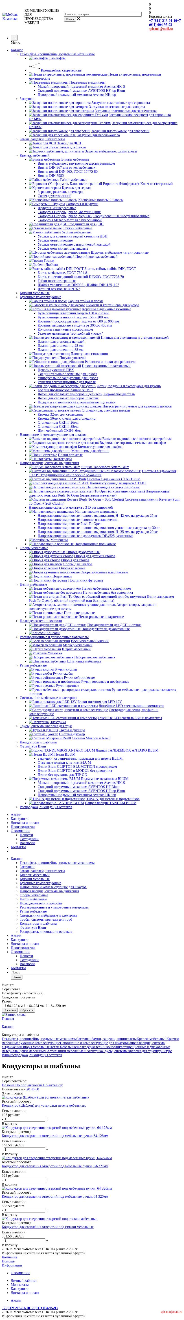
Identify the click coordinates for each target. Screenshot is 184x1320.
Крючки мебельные (35, 879)
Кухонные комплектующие (40, 883)
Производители (23, 827)
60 (37, 1089)
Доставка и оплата (25, 823)
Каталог (17, 50)
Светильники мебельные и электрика (48, 915)
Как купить (19, 819)
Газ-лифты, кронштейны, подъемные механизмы (57, 863)
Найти (17, 977)
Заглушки (27, 867)
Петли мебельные (33, 899)
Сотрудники (29, 839)
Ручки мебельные (33, 911)
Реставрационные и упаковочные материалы (54, 907)
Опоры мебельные (34, 895)
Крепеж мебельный (35, 875)
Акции (16, 815)
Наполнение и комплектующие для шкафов (53, 887)
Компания (9, 1257)
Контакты (18, 847)
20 (28, 1089)
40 (33, 1089)
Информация (12, 1265)
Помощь (8, 1261)
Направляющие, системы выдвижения (49, 891)
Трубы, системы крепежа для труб (46, 919)
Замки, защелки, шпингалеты (42, 871)
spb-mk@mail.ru (161, 29)
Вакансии (27, 843)
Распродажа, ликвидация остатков (46, 931)
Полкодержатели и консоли (41, 903)
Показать (10, 1010)
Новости (26, 835)
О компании (20, 831)
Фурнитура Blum (33, 927)
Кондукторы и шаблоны (38, 923)
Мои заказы (20, 1284)
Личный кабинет (24, 1280)
